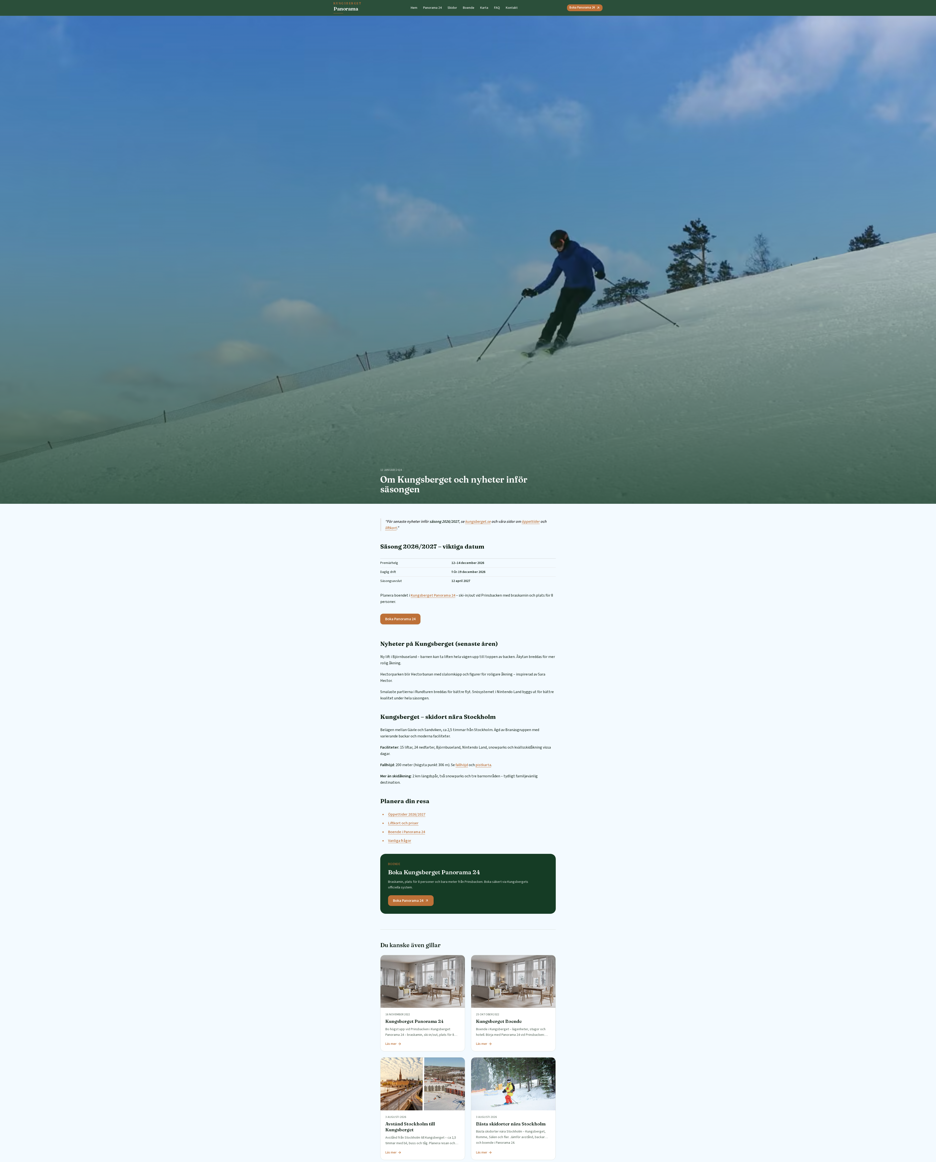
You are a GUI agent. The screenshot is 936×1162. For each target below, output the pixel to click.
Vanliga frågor (399, 840)
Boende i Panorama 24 (406, 832)
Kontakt (512, 7)
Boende (468, 7)
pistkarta (483, 765)
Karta (484, 7)
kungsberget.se (478, 521)
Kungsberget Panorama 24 (433, 595)
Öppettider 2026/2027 (406, 814)
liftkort (391, 528)
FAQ (497, 7)
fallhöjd (462, 765)
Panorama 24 (432, 7)
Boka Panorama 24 (582, 7)
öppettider (531, 521)
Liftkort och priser (403, 823)
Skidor (452, 7)
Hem (414, 7)
